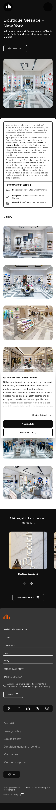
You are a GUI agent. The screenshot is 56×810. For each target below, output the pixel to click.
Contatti (8, 723)
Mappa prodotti (13, 754)
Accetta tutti (28, 424)
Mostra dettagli (39, 415)
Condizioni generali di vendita (21, 746)
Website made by (10, 795)
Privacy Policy (12, 731)
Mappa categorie (14, 762)
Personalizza (26, 432)
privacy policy (23, 684)
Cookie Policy (12, 739)
